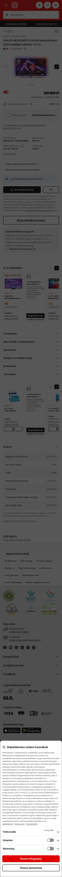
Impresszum (20, 824)
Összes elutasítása (31, 867)
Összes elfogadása (31, 858)
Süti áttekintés (31, 824)
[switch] (50, 840)
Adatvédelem (7, 824)
